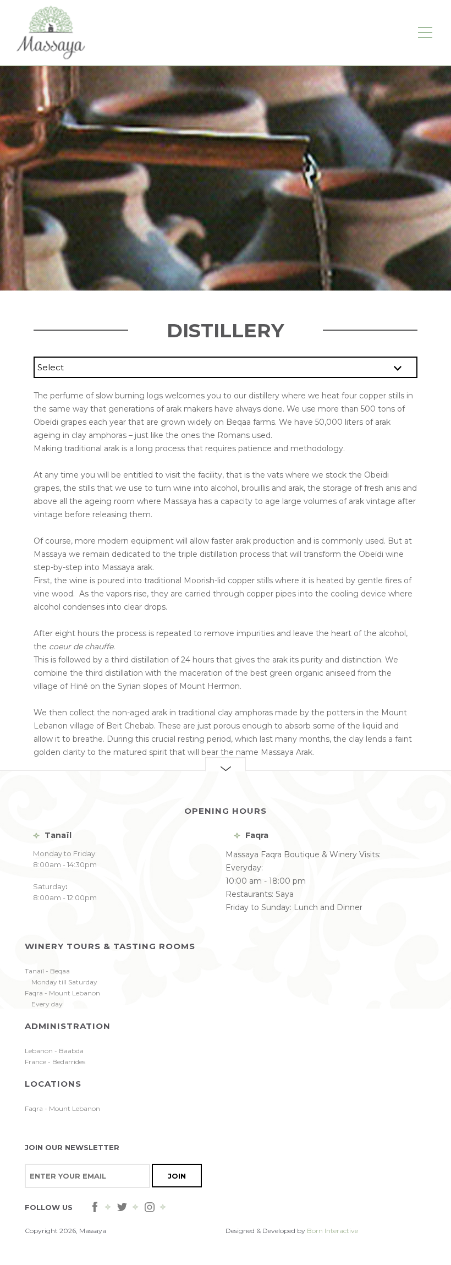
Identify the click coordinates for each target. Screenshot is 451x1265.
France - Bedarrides (55, 1062)
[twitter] (122, 1207)
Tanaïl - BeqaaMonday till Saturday (61, 976)
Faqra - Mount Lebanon (62, 1108)
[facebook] (95, 1207)
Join (177, 1175)
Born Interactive (332, 1230)
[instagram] (150, 1207)
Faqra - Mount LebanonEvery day (62, 998)
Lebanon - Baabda (54, 1051)
